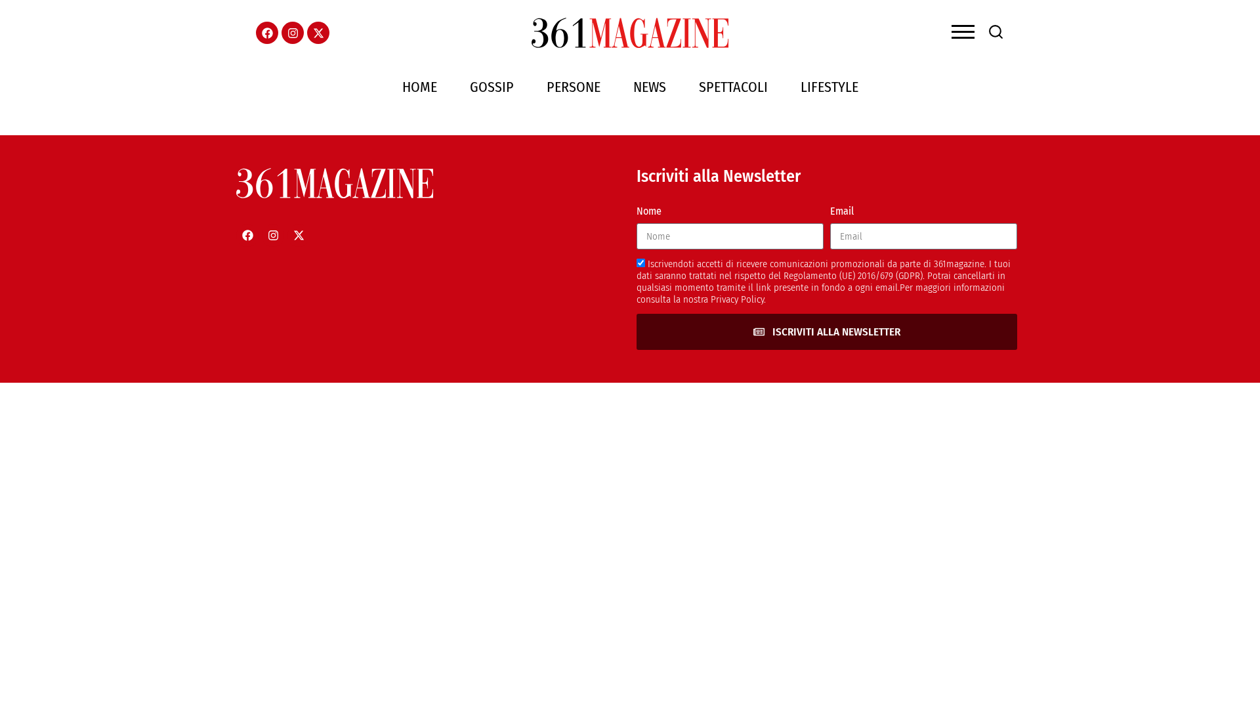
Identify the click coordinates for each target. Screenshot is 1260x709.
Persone (573, 87)
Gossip (492, 87)
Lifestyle (829, 87)
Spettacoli (733, 87)
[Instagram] (293, 33)
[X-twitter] (318, 33)
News (649, 87)
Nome (649, 211)
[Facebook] (267, 33)
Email (842, 211)
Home (419, 87)
